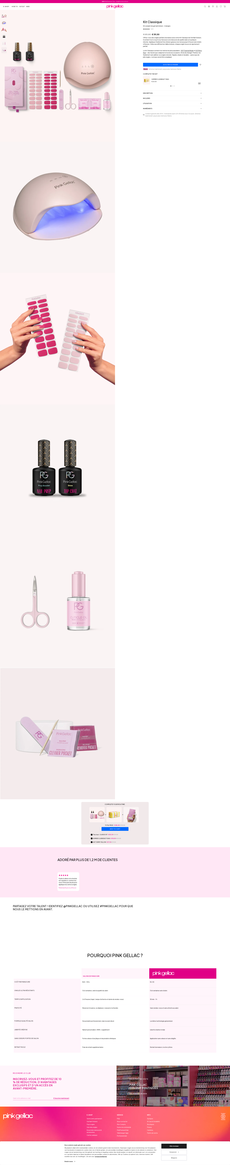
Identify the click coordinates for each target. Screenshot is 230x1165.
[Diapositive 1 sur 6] (4, 16)
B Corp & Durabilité (153, 1121)
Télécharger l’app (122, 1133)
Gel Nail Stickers (92, 1121)
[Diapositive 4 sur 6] (4, 37)
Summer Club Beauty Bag (160, 79)
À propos (150, 1119)
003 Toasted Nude (187, 50)
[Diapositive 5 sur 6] (4, 43)
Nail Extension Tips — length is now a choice (115, 1)
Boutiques (150, 1124)
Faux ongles (91, 1124)
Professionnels (122, 1136)
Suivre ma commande (124, 1127)
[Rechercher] (205, 6)
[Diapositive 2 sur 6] (4, 23)
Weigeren (174, 1158)
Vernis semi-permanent (94, 1119)
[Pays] (209, 6)
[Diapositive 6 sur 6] (4, 50)
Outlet (22, 6)
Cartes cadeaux (92, 1135)
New (28, 6)
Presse (149, 1127)
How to (15, 6)
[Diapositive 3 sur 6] (4, 30)
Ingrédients (147, 108)
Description (148, 93)
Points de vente (152, 1133)
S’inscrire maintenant (61, 1098)
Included (146, 98)
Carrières (150, 1130)
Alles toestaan (174, 1146)
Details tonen (69, 1161)
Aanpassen (173, 1152)
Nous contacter (122, 1121)
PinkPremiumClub (122, 1130)
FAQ (118, 1119)
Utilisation (147, 103)
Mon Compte (121, 1124)
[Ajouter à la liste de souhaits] (200, 64)
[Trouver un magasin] (213, 6)
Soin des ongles (92, 1127)
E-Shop (6, 6)
